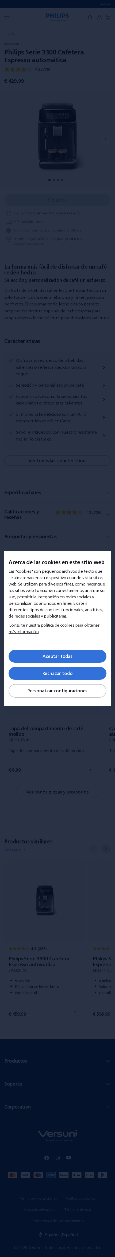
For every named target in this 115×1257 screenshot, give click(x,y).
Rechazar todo (58, 673)
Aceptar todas (57, 656)
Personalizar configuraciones (58, 690)
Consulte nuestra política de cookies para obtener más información (54, 628)
